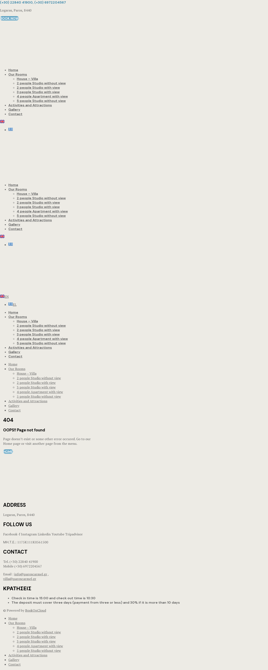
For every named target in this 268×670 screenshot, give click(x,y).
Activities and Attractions (30, 105)
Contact (15, 114)
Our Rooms (17, 74)
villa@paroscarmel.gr (19, 578)
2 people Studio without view (41, 83)
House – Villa (27, 79)
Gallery (14, 109)
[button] (9, 18)
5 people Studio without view (41, 101)
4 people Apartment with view (42, 96)
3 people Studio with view (38, 92)
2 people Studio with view (38, 87)
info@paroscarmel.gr (30, 574)
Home (13, 70)
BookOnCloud (35, 610)
